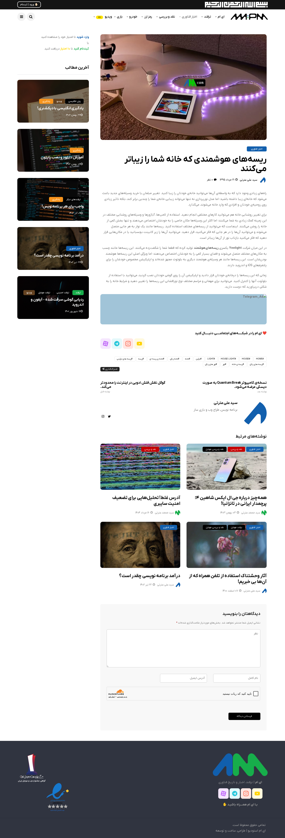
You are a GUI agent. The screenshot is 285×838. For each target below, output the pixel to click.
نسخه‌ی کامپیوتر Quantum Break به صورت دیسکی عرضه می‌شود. (234, 387)
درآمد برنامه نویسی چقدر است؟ (149, 576)
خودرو (133, 17)
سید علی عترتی (248, 180)
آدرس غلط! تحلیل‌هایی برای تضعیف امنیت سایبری (146, 501)
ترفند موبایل (236, 527)
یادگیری (46, 101)
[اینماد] (57, 797)
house (245, 359)
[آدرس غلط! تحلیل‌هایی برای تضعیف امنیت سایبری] (140, 467)
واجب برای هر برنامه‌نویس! (63, 206)
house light (228, 359)
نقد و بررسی (167, 17)
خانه (187, 359)
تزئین (198, 359)
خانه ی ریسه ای (156, 359)
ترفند (207, 17)
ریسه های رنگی (256, 364)
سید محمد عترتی (164, 512)
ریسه (140, 359)
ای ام (221, 17)
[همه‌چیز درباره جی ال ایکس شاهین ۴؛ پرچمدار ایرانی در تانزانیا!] (226, 467)
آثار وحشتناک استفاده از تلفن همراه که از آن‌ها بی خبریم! (227, 579)
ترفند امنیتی (63, 292)
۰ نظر (210, 180)
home (259, 359)
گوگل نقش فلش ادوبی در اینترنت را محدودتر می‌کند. (132, 387)
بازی (119, 17)
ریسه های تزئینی (124, 359)
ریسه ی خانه (237, 364)
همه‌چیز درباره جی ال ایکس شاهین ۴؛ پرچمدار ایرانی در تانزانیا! (231, 501)
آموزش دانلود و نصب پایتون (62, 157)
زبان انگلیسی (74, 101)
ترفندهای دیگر (73, 199)
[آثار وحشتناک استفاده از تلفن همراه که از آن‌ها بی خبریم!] (226, 545)
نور (224, 364)
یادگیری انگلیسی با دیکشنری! (60, 108)
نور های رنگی (210, 364)
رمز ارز (148, 17)
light (210, 359)
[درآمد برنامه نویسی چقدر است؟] (140, 545)
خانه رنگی (174, 359)
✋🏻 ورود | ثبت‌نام (29, 4)
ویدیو (105, 17)
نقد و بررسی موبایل (214, 449)
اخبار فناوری (189, 17)
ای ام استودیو (257, 831)
